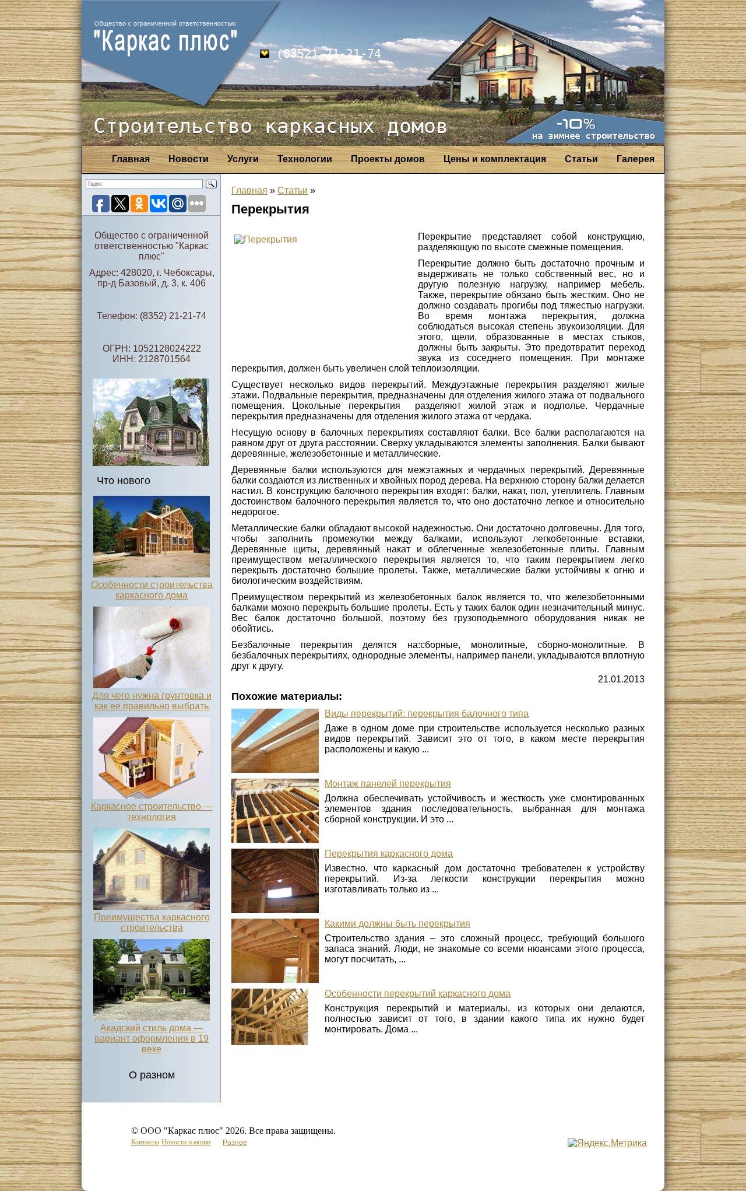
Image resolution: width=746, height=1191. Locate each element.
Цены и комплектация (495, 159)
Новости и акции (185, 1142)
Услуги (243, 159)
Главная (131, 159)
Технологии (304, 159)
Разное (235, 1143)
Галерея (635, 159)
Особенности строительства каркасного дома (152, 590)
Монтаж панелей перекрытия (388, 784)
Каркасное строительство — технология (152, 811)
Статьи (581, 159)
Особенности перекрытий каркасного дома (418, 994)
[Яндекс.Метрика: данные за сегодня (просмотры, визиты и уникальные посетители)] (607, 1143)
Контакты (145, 1142)
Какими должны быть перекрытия (397, 924)
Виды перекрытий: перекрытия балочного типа (427, 714)
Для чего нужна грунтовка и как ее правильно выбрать (152, 701)
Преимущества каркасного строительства (152, 922)
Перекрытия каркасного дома (389, 854)
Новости (188, 159)
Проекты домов (388, 159)
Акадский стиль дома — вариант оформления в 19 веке (151, 1038)
